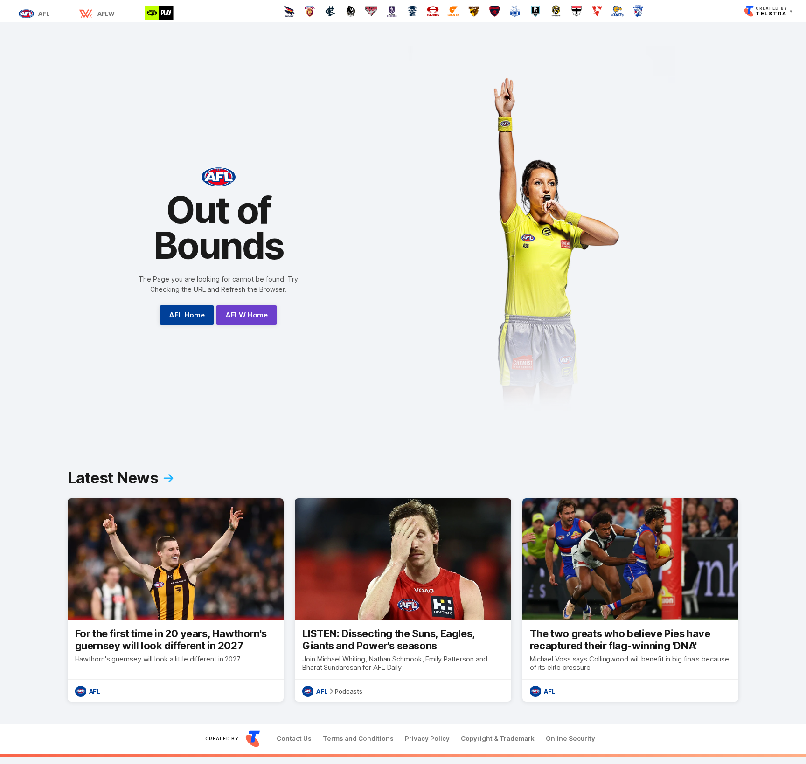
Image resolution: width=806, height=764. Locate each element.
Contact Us (294, 739)
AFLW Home (246, 314)
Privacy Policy (427, 739)
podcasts (348, 691)
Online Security (570, 739)
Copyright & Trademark (498, 739)
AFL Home (186, 314)
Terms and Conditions (358, 739)
